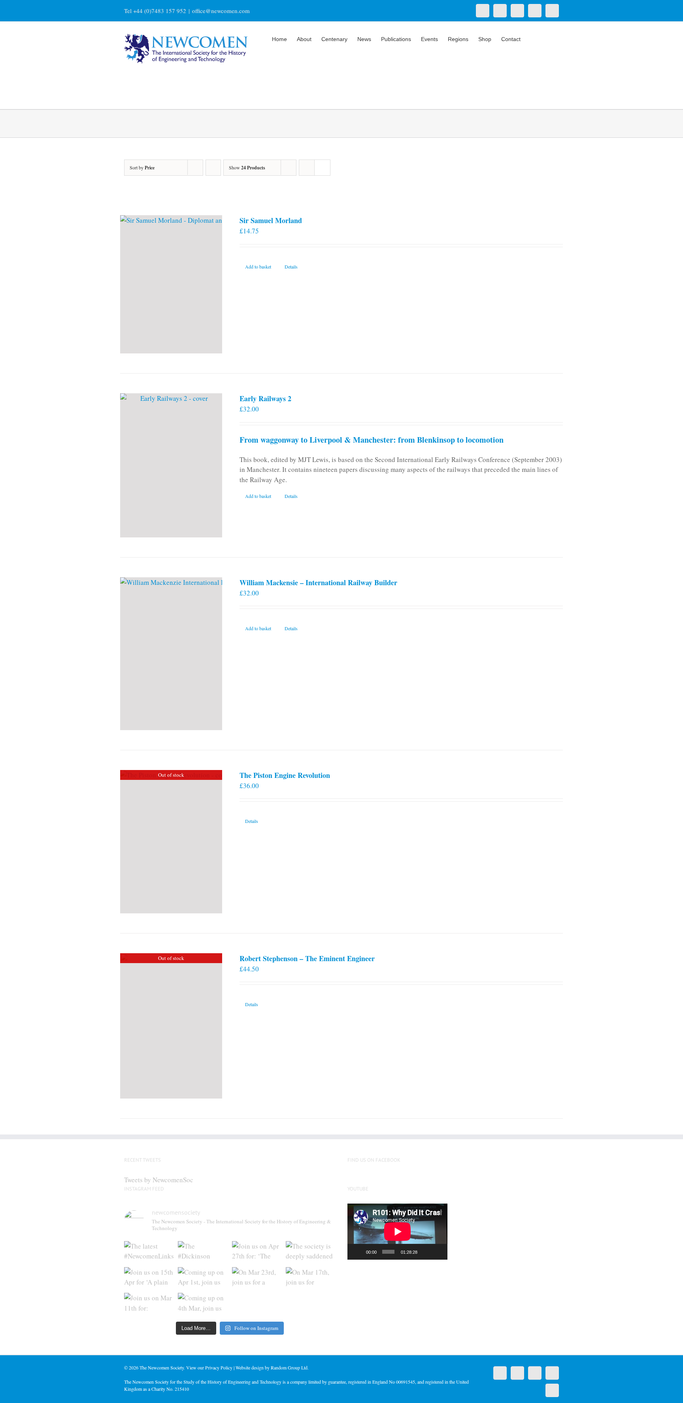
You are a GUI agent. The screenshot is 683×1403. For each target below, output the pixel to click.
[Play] (358, 1252)
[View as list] (322, 167)
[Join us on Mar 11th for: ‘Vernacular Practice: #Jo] (149, 1304)
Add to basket (258, 266)
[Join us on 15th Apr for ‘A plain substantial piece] (149, 1278)
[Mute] (425, 1252)
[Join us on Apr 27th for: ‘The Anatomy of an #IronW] (257, 1252)
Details (291, 266)
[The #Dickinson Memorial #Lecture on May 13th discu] (203, 1252)
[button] (547, 38)
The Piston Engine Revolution (285, 775)
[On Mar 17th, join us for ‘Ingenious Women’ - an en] (311, 1278)
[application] (397, 1232)
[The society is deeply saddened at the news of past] (311, 1252)
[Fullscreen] (437, 1252)
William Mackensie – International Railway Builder (318, 582)
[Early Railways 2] (171, 465)
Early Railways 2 (265, 398)
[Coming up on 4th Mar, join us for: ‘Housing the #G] (203, 1304)
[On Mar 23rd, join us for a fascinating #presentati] (257, 1278)
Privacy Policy (218, 1367)
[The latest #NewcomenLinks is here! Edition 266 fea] (149, 1252)
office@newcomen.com (221, 11)
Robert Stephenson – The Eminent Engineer (307, 958)
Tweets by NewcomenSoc (158, 1179)
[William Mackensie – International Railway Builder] (171, 653)
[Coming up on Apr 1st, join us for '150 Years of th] (203, 1278)
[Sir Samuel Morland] (171, 284)
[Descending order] (213, 168)
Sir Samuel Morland (271, 220)
